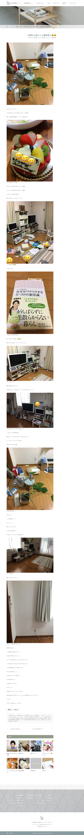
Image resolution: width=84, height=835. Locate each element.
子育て (24, 718)
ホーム (8, 797)
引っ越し (48, 718)
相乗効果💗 (21, 770)
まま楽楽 (36, 716)
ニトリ (18, 716)
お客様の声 (19, 805)
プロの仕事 (25, 716)
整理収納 (14, 719)
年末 (41, 718)
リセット (40, 716)
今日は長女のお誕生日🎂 (15, 728)
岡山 (39, 718)
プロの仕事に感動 (31, 716)
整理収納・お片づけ (38, 37)
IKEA (43, 715)
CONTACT (64, 3)
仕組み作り (13, 718)
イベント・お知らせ (41, 800)
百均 (49, 719)
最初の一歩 (32, 753)
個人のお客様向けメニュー (15, 3)
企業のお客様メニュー (28, 3)
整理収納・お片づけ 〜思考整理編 (49, 37)
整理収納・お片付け (41, 803)
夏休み (19, 718)
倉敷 (16, 718)
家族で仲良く (35, 718)
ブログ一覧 (39, 797)
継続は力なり (11, 721)
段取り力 (44, 770)
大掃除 (22, 718)
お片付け (11, 716)
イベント (45, 715)
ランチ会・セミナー (40, 3)
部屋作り (16, 721)
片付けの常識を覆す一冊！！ (38, 728)
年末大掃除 (44, 718)
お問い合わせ (50, 797)
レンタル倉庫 (44, 716)
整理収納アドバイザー (20, 719)
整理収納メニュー (20, 797)
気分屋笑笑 (32, 770)
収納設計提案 (19, 803)
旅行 (35, 719)
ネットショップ (73, 3)
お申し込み (49, 800)
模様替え (43, 719)
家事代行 (30, 718)
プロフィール (56, 3)
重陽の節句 (21, 753)
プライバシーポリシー (11, 803)
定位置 (27, 718)
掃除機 (10, 719)
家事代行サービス (20, 800)
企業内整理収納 (30, 797)
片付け (46, 719)
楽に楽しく (39, 719)
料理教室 (29, 719)
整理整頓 (26, 719)
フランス (21, 716)
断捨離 (33, 719)
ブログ (48, 3)
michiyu (13, 715)
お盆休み (14, 716)
